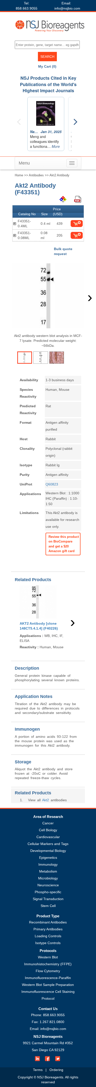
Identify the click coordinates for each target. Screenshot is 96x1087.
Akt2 (45, 800)
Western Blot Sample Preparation (48, 985)
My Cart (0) (47, 66)
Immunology (48, 864)
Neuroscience (48, 885)
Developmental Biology (48, 851)
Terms (38, 1070)
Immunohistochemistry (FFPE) (48, 964)
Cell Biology (48, 830)
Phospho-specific (48, 892)
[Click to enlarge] (48, 295)
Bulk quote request (63, 251)
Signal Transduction (48, 899)
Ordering (56, 1070)
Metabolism (48, 871)
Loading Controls (48, 936)
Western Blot (48, 957)
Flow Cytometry (48, 971)
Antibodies (36, 175)
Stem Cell (48, 906)
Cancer (48, 823)
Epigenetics (48, 858)
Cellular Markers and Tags (48, 844)
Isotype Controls (48, 943)
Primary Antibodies (48, 929)
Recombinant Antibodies (48, 922)
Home (19, 175)
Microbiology (48, 878)
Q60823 (52, 484)
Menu (24, 163)
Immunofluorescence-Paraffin (48, 978)
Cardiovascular (48, 837)
